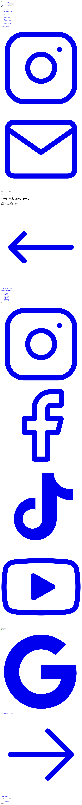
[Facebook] (41, 465)
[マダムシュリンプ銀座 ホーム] (7, 1)
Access (15, 2)
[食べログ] (2, 630)
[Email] (41, 189)
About (2, 2)
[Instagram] (41, 108)
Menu (5, 2)
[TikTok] (41, 546)
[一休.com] (4, 630)
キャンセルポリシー (6, 796)
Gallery (9, 2)
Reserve (5, 5)
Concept (6, 290)
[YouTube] (41, 627)
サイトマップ (16, 796)
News (12, 2)
